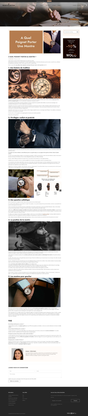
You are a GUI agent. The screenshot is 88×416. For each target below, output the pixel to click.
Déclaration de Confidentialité (12, 398)
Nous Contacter (25, 398)
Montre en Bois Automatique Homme (38, 194)
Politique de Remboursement (12, 399)
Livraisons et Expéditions (11, 401)
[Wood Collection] (9, 5)
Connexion (74, 5)
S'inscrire (75, 400)
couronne (48, 102)
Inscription (79, 5)
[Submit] (49, 188)
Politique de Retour (11, 405)
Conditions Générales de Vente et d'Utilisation (13, 396)
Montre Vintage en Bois (55, 193)
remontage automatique (16, 107)
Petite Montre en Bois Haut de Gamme (47, 194)
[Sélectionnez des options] (40, 188)
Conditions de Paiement (11, 403)
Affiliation (24, 400)
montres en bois (46, 214)
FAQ (23, 396)
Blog (23, 395)
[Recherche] (82, 5)
